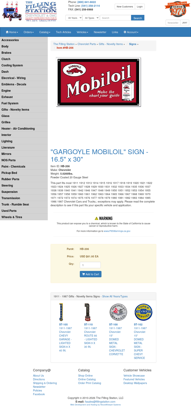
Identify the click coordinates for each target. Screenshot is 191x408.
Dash (5, 72)
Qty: (71, 264)
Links (115, 32)
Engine (6, 91)
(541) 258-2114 (90, 5)
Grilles (5, 122)
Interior (6, 135)
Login (140, 6)
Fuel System (9, 103)
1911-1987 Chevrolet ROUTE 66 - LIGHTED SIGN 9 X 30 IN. (90, 335)
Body (5, 46)
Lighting (6, 141)
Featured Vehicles (134, 379)
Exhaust (7, 97)
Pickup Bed (9, 173)
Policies (37, 390)
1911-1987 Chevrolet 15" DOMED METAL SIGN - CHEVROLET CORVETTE (117, 339)
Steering (7, 185)
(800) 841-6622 (86, 2)
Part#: (70, 249)
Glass (5, 116)
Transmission (10, 198)
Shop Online (85, 375)
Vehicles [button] (81, 32)
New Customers (125, 6)
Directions (39, 379)
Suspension (9, 192)
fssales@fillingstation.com (100, 401)
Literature (8, 147)
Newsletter (100, 32)
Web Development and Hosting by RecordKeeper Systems (95, 404)
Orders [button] (28, 32)
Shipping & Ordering (45, 383)
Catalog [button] (43, 32)
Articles (63, 32)
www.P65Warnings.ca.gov (117, 230)
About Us (38, 375)
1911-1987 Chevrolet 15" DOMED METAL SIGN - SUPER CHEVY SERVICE (140, 341)
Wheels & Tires (11, 217)
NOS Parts (8, 160)
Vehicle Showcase (134, 375)
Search (138, 18)
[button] (12, 32)
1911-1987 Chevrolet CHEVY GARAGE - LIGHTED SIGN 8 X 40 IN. (65, 337)
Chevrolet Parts (87, 44)
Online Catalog (87, 379)
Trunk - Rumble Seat (15, 204)
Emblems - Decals (13, 84)
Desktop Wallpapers (135, 383)
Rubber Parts (10, 179)
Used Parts (9, 211)
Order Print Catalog (89, 383)
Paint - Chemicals (13, 166)
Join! (184, 22)
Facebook (39, 394)
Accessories (10, 40)
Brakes (6, 53)
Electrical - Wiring (13, 78)
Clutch (5, 59)
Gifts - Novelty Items (15, 109)
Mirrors (6, 154)
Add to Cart (92, 274)
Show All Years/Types (115, 296)
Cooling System (12, 65)
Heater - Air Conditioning (18, 128)
